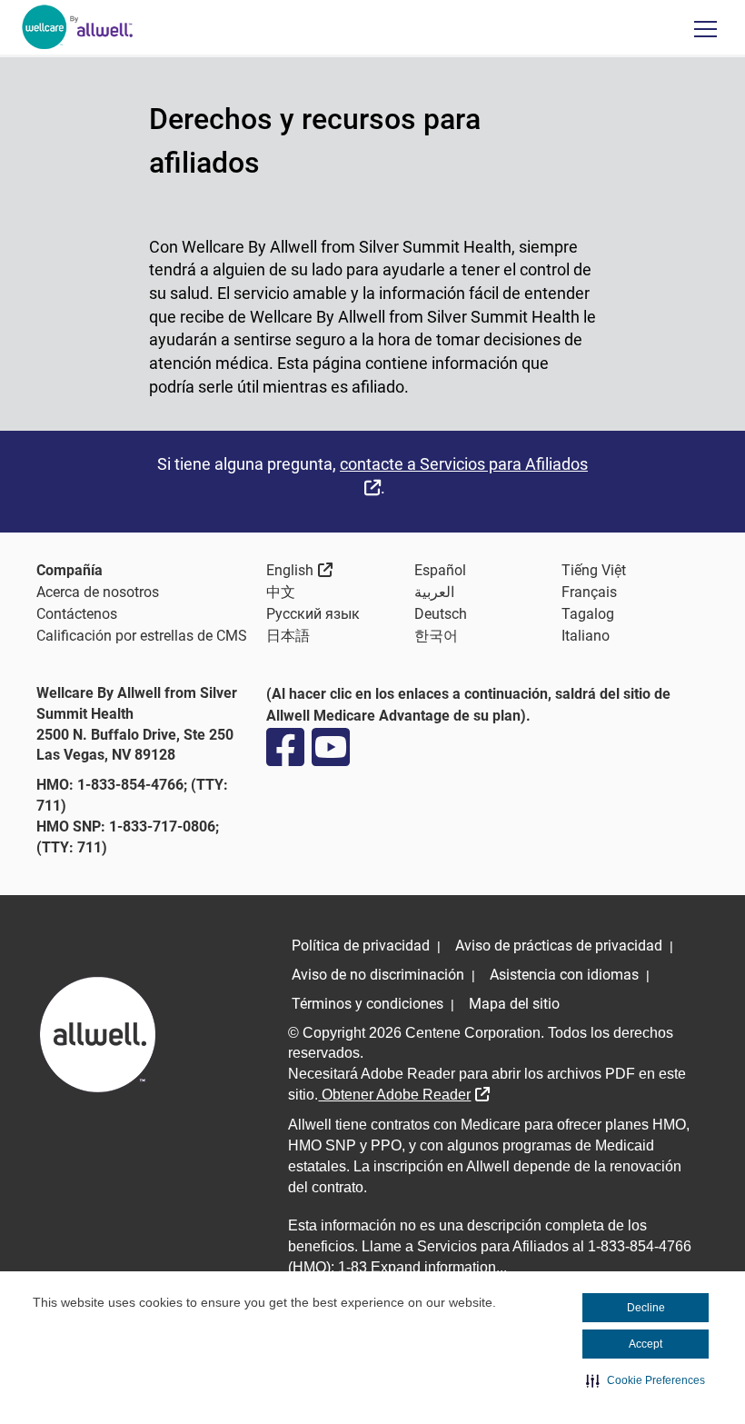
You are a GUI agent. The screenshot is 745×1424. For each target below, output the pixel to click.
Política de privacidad (361, 945)
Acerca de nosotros (97, 592)
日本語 (288, 635)
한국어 (436, 635)
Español (440, 570)
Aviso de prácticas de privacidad (558, 945)
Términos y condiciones (367, 1003)
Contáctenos (76, 613)
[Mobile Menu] (705, 28)
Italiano (585, 635)
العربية (434, 592)
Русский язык (313, 613)
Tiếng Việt (593, 570)
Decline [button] (646, 1307)
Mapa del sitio (514, 1003)
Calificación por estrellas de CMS (141, 635)
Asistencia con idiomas (564, 974)
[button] (645, 1380)
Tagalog (587, 613)
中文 (280, 592)
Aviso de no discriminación (378, 974)
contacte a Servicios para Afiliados (464, 475)
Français (589, 592)
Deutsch (440, 613)
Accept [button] (645, 1344)
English (299, 570)
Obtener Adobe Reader (404, 1094)
